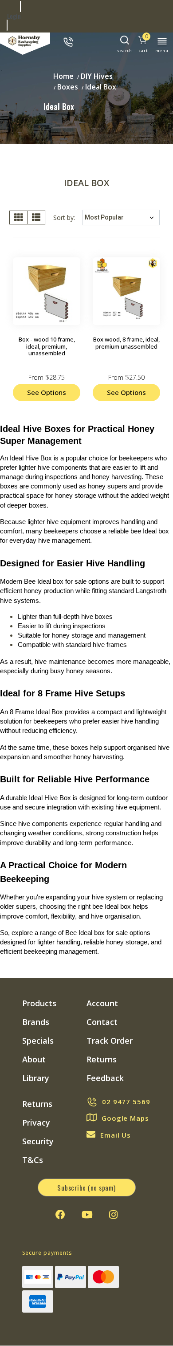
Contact (102, 1022)
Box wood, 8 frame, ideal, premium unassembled (126, 342)
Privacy (36, 1122)
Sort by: (64, 217)
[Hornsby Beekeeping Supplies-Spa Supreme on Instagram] (113, 1215)
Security (38, 1141)
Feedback (105, 1078)
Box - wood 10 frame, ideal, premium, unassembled (47, 346)
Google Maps (125, 1118)
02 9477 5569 (126, 1101)
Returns (101, 1059)
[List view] (36, 217)
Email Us (115, 1134)
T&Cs (32, 1160)
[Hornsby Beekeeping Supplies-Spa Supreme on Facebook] (60, 1215)
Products (39, 1003)
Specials (38, 1040)
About (34, 1059)
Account (102, 1003)
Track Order (109, 1040)
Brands (35, 1022)
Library (35, 1078)
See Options (46, 392)
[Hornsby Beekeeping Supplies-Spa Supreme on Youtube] (87, 1215)
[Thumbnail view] (18, 217)
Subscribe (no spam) (86, 1187)
